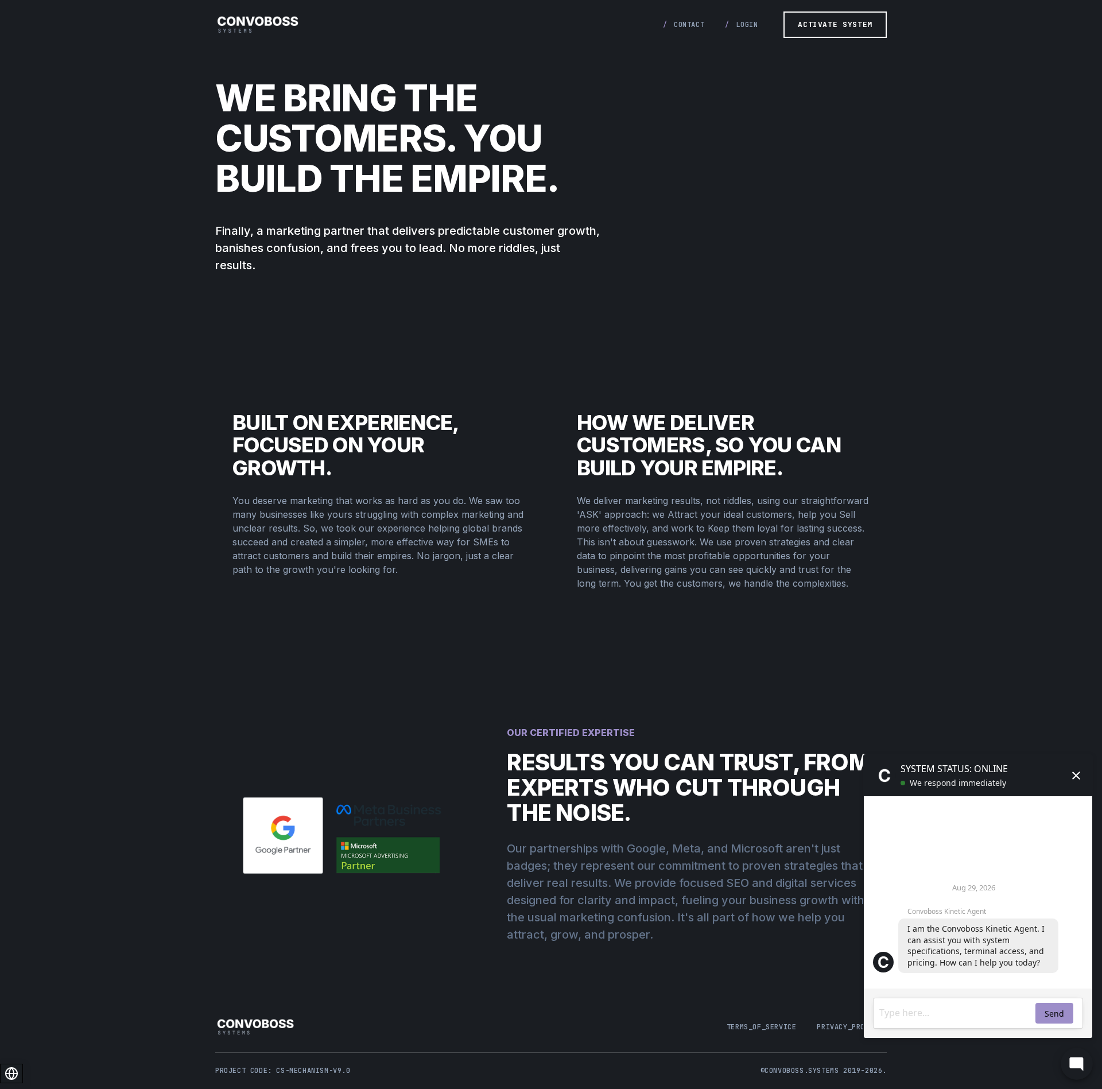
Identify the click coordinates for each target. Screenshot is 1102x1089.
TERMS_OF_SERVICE (762, 1027)
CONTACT (689, 24)
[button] (835, 24)
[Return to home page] (257, 24)
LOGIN (747, 24)
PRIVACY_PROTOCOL (852, 1027)
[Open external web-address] (346, 836)
